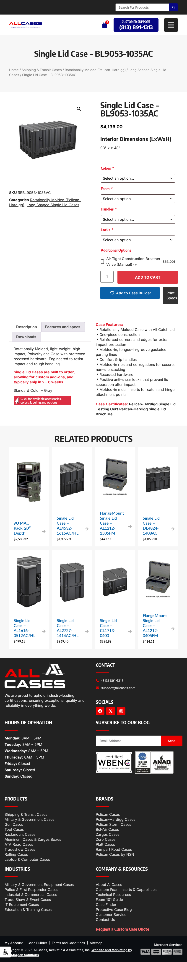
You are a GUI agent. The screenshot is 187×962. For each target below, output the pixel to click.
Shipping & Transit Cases (42, 70)
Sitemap (96, 943)
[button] (79, 109)
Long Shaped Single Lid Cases (53, 205)
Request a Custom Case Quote (122, 929)
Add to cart (148, 277)
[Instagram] (121, 711)
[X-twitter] (110, 711)
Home (14, 70)
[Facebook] (100, 711)
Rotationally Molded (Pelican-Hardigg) (95, 70)
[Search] (173, 7)
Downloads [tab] (26, 337)
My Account (14, 943)
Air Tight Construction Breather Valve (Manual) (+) (140, 261)
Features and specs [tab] (62, 327)
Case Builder (37, 943)
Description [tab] (26, 327)
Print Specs (171, 295)
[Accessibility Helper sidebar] (5, 952)
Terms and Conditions (68, 943)
